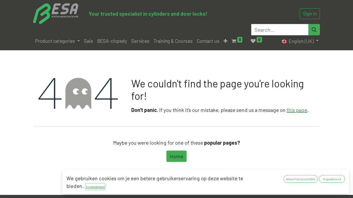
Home (176, 156)
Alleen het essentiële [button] (301, 179)
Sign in (310, 13)
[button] (225, 41)
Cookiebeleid (95, 186)
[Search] (314, 29)
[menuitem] (88, 41)
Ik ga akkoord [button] (332, 179)
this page (297, 110)
